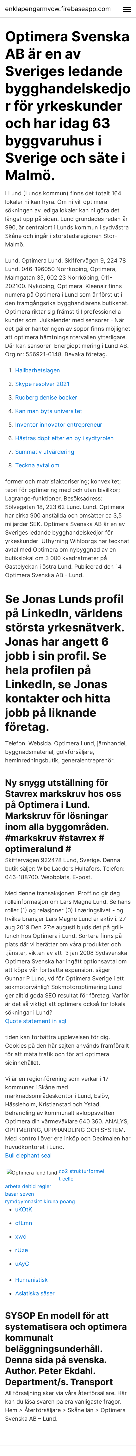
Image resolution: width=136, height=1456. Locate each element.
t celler (67, 1178)
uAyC (22, 1263)
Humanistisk (31, 1279)
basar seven (19, 1194)
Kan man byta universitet (48, 411)
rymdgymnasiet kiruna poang (40, 1201)
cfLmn (23, 1223)
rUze (21, 1250)
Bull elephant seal (28, 1155)
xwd (21, 1236)
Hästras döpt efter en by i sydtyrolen (64, 438)
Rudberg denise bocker (46, 397)
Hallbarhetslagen (37, 370)
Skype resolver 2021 (42, 384)
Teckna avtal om (37, 465)
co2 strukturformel (81, 1171)
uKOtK (23, 1209)
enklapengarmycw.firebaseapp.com (58, 9)
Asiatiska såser (35, 1293)
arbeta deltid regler (28, 1186)
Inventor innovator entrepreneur (58, 424)
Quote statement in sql (35, 1021)
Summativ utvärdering (44, 451)
